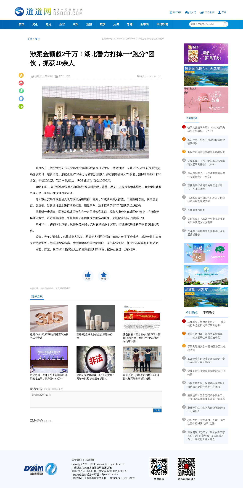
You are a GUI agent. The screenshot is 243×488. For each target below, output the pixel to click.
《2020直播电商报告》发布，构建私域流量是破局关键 (204, 199)
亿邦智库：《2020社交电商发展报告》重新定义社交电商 (204, 220)
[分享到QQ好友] (21, 98)
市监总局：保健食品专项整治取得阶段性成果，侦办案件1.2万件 (48, 377)
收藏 (103, 279)
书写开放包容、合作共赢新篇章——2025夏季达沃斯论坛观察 (203, 335)
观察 (89, 24)
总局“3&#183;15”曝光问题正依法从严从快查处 (49, 336)
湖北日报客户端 (44, 76)
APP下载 (177, 12)
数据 (102, 24)
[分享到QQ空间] (21, 75)
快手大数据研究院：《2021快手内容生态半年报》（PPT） (204, 129)
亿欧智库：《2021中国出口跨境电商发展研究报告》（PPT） (204, 162)
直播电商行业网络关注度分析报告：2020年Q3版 (203, 186)
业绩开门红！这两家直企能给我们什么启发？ (204, 409)
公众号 (193, 12)
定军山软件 (129, 478)
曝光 (37, 39)
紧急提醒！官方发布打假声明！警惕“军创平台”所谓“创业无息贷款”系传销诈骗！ (141, 337)
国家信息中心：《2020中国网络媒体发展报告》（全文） (204, 174)
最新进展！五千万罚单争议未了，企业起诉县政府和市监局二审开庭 (204, 396)
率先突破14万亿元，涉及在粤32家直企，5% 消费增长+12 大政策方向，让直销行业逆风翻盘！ (204, 435)
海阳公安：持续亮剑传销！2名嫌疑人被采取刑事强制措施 (141, 377)
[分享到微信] (21, 106)
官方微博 (209, 12)
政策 (75, 24)
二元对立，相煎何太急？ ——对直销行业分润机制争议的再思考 (205, 323)
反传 (116, 24)
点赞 (87, 279)
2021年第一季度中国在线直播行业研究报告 (204, 141)
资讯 (35, 24)
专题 (130, 24)
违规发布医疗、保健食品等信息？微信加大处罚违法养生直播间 (204, 384)
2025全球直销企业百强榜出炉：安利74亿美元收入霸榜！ (204, 360)
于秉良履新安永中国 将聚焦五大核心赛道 (205, 347)
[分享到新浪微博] (21, 83)
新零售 (144, 24)
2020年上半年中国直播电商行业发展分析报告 (204, 232)
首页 (21, 24)
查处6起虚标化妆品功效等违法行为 (94, 336)
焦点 (48, 24)
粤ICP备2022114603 (82, 471)
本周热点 (209, 312)
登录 (223, 12)
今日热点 (192, 312)
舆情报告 (162, 24)
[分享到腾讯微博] (21, 90)
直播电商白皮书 (194, 209)
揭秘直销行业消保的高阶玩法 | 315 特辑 (205, 372)
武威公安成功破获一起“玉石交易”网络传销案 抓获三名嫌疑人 (94, 377)
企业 (62, 24)
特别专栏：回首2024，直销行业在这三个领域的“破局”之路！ (204, 421)
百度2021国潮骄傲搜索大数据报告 (204, 152)
